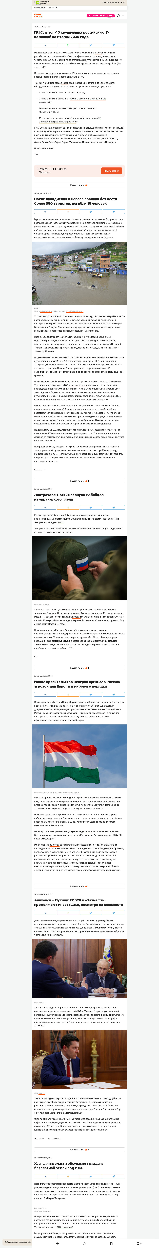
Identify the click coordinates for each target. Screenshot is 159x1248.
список (98, 52)
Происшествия (39, 470)
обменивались (81, 630)
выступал (54, 844)
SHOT (117, 396)
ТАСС (60, 522)
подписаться (111, 170)
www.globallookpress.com (71, 792)
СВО (36, 657)
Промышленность (53, 1138)
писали (54, 609)
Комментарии (79, 185)
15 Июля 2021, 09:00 (42, 27)
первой (64, 83)
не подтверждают (78, 385)
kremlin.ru (42, 1002)
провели (76, 616)
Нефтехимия (39, 1138)
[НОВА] (100, 15)
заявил (88, 831)
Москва (51, 8)
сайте (107, 716)
